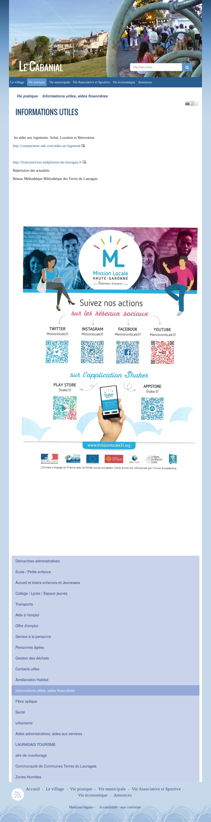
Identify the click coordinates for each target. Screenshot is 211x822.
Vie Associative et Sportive (91, 82)
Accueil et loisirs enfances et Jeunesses (47, 582)
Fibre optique (26, 701)
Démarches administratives (37, 560)
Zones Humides (28, 776)
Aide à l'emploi (27, 614)
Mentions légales (81, 807)
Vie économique (124, 82)
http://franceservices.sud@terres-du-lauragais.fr (47, 162)
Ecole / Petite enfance (33, 571)
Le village (17, 82)
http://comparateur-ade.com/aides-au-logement (47, 146)
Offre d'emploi (26, 625)
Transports (24, 604)
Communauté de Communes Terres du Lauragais (55, 766)
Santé (20, 712)
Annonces (145, 82)
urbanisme (24, 722)
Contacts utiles (27, 668)
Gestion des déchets (32, 658)
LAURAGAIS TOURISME (35, 744)
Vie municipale (59, 82)
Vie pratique (36, 82)
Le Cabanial (41, 66)
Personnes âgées (29, 647)
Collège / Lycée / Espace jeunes (41, 593)
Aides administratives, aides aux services (48, 733)
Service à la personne (33, 636)
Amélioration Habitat (31, 679)
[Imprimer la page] (187, 103)
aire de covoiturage (31, 755)
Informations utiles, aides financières (45, 690)
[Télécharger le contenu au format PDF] (191, 103)
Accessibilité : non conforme (120, 807)
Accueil (33, 789)
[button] (196, 103)
